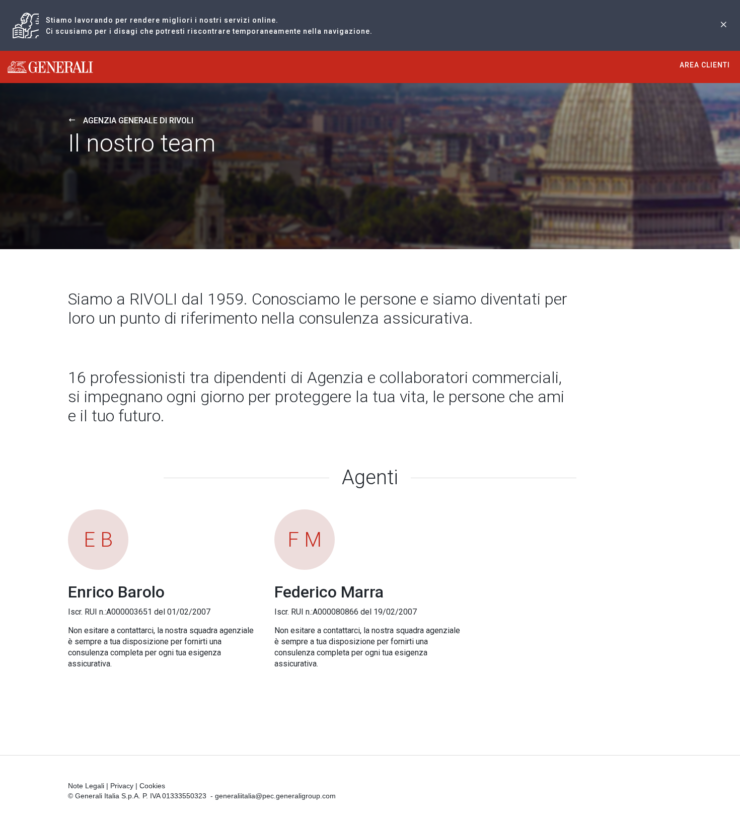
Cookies (152, 786)
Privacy (121, 786)
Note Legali (86, 786)
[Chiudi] (723, 25)
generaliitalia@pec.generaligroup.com (275, 796)
